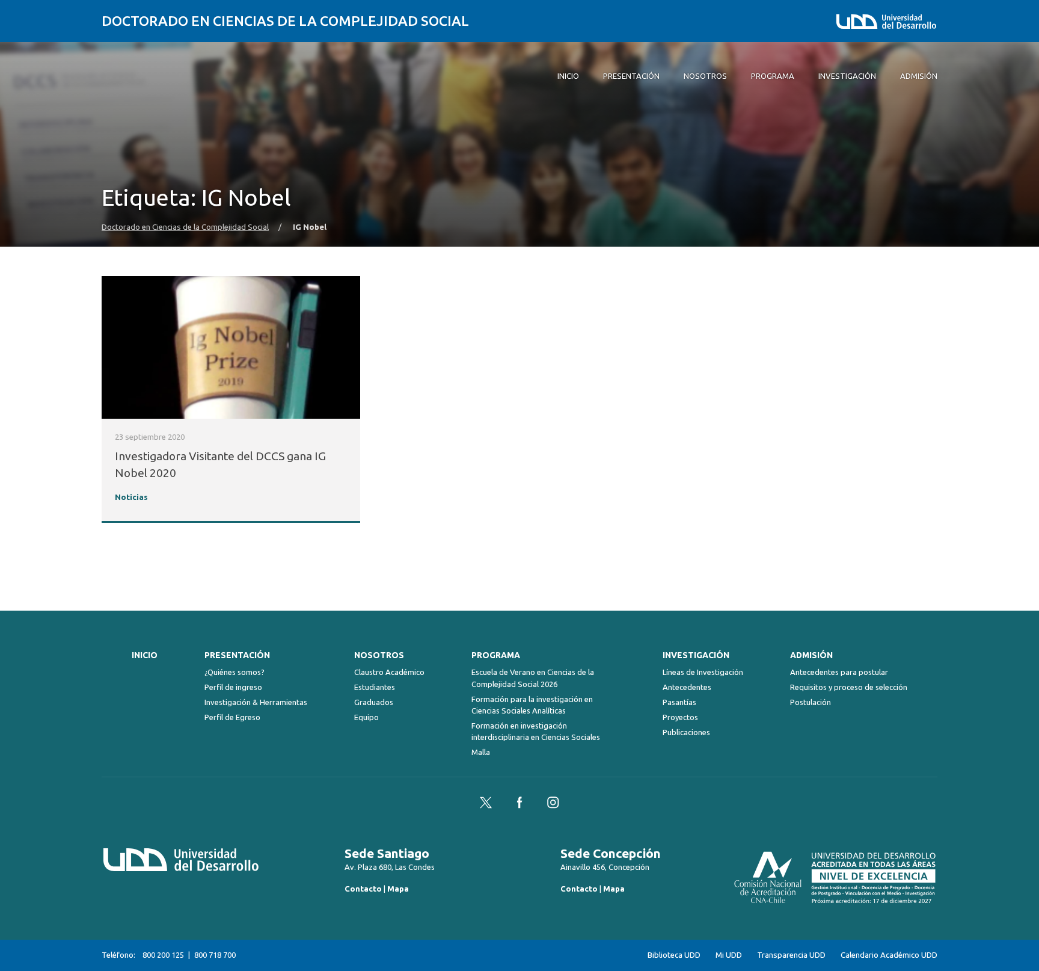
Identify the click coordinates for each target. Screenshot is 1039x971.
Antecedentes (687, 687)
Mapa (398, 888)
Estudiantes (374, 687)
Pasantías (679, 702)
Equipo (366, 717)
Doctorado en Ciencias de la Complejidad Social (285, 20)
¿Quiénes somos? (234, 672)
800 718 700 (215, 955)
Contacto (363, 888)
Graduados (373, 702)
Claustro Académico (389, 672)
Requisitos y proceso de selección (848, 687)
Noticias (131, 497)
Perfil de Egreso (232, 717)
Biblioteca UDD (674, 955)
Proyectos (680, 717)
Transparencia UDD (791, 955)
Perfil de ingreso (233, 687)
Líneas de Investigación (703, 672)
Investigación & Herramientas (255, 702)
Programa (495, 655)
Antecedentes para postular (839, 672)
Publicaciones (686, 732)
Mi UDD (729, 955)
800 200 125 (163, 955)
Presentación (237, 655)
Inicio (145, 655)
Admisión (811, 655)
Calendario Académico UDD (889, 955)
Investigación (696, 655)
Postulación (810, 702)
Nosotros (379, 655)
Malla (480, 752)
